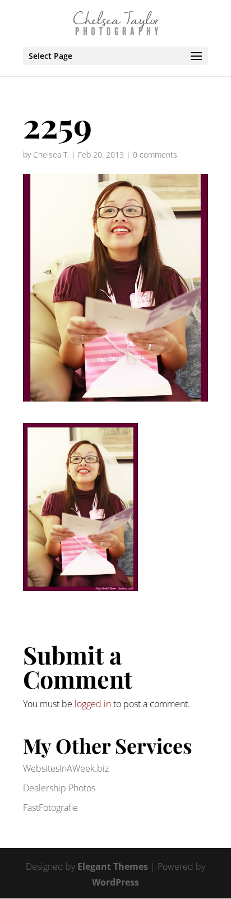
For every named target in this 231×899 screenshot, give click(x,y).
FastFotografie (50, 807)
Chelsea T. (51, 154)
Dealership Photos (59, 788)
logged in (93, 704)
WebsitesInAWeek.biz (66, 768)
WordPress (115, 882)
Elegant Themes (112, 866)
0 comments (155, 154)
